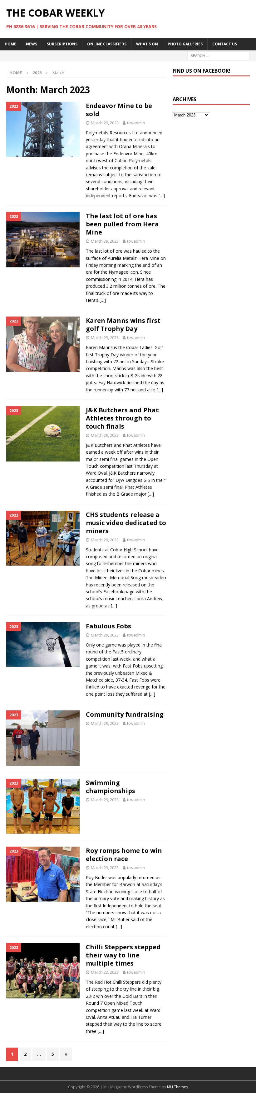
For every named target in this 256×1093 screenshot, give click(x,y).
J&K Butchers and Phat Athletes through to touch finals (122, 418)
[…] (162, 195)
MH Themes (177, 1087)
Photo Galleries (185, 44)
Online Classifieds (106, 44)
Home (10, 44)
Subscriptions (62, 44)
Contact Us (224, 44)
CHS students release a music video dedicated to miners (126, 522)
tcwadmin (136, 123)
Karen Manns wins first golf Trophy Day (123, 324)
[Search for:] (218, 55)
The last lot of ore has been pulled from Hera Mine (122, 224)
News (31, 44)
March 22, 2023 (105, 972)
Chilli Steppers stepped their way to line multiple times (123, 955)
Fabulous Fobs (108, 626)
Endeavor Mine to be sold (119, 109)
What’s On (147, 44)
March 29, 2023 (105, 123)
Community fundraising (125, 714)
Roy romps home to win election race (124, 854)
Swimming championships (110, 786)
